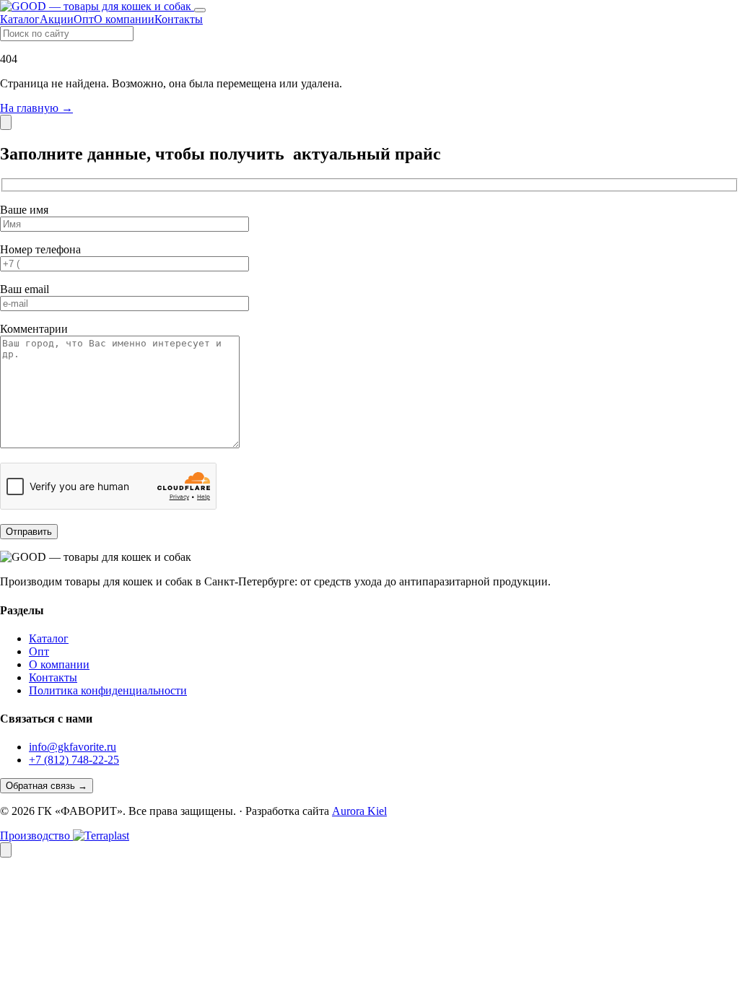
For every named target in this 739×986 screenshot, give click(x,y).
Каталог (20, 19)
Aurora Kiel (359, 811)
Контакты (178, 19)
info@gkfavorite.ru (72, 747)
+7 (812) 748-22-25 (74, 760)
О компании (124, 19)
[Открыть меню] (200, 10)
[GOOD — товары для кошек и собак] (97, 6)
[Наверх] (6, 850)
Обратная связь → (46, 785)
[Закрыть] (6, 122)
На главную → (36, 108)
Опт (84, 19)
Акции (57, 19)
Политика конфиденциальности (108, 690)
